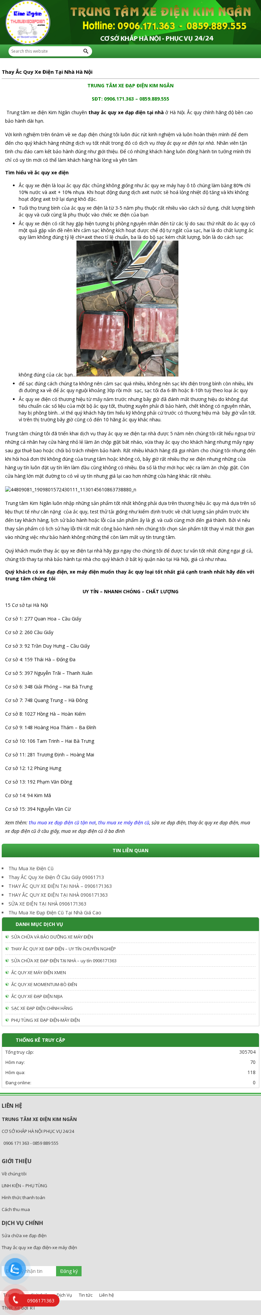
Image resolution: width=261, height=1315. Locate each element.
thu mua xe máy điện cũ (123, 822)
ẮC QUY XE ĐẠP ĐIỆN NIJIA (37, 996)
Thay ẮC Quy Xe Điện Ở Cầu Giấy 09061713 (56, 877)
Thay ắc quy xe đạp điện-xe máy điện (39, 1247)
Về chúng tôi (14, 1174)
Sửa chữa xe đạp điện (24, 1235)
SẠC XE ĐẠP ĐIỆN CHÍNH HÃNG (42, 1008)
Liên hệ (106, 1295)
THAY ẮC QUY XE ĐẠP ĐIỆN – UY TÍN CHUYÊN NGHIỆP (63, 949)
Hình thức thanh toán (23, 1197)
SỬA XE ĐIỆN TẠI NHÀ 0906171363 (47, 903)
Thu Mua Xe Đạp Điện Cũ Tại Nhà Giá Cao (54, 912)
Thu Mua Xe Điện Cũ (31, 868)
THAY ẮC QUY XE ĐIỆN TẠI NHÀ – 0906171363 (60, 886)
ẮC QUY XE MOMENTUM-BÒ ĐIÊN (44, 984)
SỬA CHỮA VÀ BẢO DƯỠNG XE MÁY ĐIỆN (52, 937)
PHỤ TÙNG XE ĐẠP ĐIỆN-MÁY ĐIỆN (45, 1020)
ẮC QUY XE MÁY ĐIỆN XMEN (38, 972)
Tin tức (85, 1295)
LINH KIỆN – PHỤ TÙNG (24, 1185)
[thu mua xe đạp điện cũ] (130, 22)
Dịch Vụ (64, 1295)
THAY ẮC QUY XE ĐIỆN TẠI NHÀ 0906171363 (58, 895)
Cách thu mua (16, 1209)
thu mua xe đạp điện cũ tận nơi (62, 822)
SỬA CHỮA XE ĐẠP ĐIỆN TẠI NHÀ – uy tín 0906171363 (64, 961)
